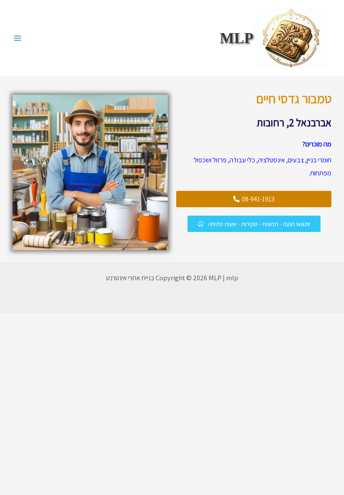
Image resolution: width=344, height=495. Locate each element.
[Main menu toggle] (17, 38)
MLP (236, 38)
